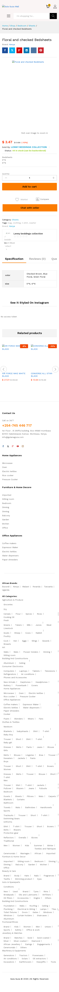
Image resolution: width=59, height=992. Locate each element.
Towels (7, 807)
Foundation (9, 906)
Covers (34, 685)
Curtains (21, 799)
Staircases (42, 915)
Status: (8, 150)
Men (6, 780)
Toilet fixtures (10, 912)
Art (3, 647)
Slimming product (23, 879)
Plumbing (8, 909)
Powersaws (37, 955)
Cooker (7, 714)
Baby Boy (8, 734)
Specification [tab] (14, 258)
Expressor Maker (10, 547)
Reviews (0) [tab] (37, 258)
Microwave (7, 463)
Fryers (6, 719)
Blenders (18, 719)
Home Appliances (12, 688)
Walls (6, 652)
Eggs (24, 641)
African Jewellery (12, 944)
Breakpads (9, 894)
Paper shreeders (10, 559)
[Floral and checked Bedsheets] (5, 50)
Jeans (39, 747)
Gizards (45, 641)
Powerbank (21, 685)
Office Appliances (12, 699)
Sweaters (8, 758)
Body (16, 875)
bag (10, 223)
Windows (47, 912)
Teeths (7, 879)
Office (5, 528)
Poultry (7, 636)
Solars (25, 958)
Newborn (8, 726)
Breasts (7, 644)
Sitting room (8, 499)
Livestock (8, 628)
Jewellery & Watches (12, 933)
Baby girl (8, 742)
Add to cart (29, 186)
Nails (36, 875)
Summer (38, 845)
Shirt (35, 731)
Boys (6, 761)
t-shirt (25, 223)
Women (7, 769)
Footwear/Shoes (10, 922)
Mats (16, 652)
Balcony (6, 515)
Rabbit (39, 633)
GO (53, 16)
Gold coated (43, 938)
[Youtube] (17, 446)
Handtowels (46, 807)
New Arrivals (9, 682)
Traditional (9, 841)
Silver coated (20, 941)
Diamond (36, 941)
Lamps (43, 909)
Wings (34, 641)
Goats (6, 633)
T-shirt (46, 731)
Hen (15, 641)
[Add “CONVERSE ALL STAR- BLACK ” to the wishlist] (50, 368)
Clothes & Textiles (10, 722)
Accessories (23, 898)
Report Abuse (9, 243)
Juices (39, 625)
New (6, 891)
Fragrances (49, 875)
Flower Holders (30, 652)
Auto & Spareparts (11, 882)
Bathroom (8, 803)
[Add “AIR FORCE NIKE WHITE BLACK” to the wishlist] (21, 368)
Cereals (7, 614)
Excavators (9, 962)
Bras (41, 755)
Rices (39, 614)
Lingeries (29, 755)
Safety (18, 930)
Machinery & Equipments (14, 950)
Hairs (26, 875)
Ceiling (22, 663)
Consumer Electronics (12, 666)
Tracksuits (8, 815)
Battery (7, 685)
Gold (29, 938)
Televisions (50, 671)
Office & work (33, 930)
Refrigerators (10, 674)
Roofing (33, 906)
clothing (17, 223)
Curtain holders (24, 915)
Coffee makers (9, 543)
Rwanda (36, 586)
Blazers (19, 788)
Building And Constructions (15, 658)
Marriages (25, 853)
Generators (9, 955)
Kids (27, 845)
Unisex (48, 927)
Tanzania (48, 586)
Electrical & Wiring (26, 909)
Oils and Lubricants (28, 894)
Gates (35, 912)
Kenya (12, 44)
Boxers (50, 766)
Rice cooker (7, 475)
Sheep (17, 633)
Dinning (5, 507)
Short (18, 739)
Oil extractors (39, 958)
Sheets (15, 220)
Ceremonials (9, 853)
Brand (6, 875)
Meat (49, 625)
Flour (18, 614)
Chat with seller (30, 207)
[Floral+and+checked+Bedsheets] (12, 50)
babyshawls (22, 731)
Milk (29, 625)
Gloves (34, 837)
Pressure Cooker (10, 479)
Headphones (42, 682)
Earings (28, 944)
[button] (42, 199)
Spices (29, 614)
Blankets (8, 731)
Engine (37, 898)
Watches (18, 938)
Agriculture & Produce (12, 600)
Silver (6, 941)
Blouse (50, 747)
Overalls (22, 837)
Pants (29, 747)
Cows (28, 633)
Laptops (23, 671)
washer (32, 223)
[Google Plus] (12, 446)
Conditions (9, 887)
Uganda (5, 590)
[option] (15, 364)
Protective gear (11, 833)
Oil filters (8, 898)
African (38, 853)
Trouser (7, 739)
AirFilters (46, 894)
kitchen (5, 524)
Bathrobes (30, 807)
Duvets (7, 796)
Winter (50, 845)
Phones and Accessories (15, 677)
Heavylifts (41, 962)
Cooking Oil (9, 617)
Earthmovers (25, 962)
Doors (25, 912)
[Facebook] (3, 446)
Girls (6, 750)
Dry (5, 609)
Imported (6, 495)
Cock (6, 641)
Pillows (30, 796)
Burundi (5, 586)
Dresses (7, 747)
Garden (5, 519)
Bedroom (6, 503)
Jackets (21, 758)
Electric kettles (9, 471)
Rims (46, 891)
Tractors (23, 955)
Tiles (54, 909)
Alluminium (9, 663)
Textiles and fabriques (45, 848)
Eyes (39, 879)
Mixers (31, 719)
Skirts (18, 747)
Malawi (25, 586)
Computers (9, 671)
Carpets (52, 796)
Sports (7, 811)
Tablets (36, 671)
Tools (53, 962)
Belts (6, 830)
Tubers (18, 625)
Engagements (43, 944)
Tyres (36, 891)
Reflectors (9, 837)
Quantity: (6, 174)
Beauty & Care (9, 871)
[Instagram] (22, 446)
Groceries (8, 604)
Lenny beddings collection (29, 147)
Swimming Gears (12, 818)
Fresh (6, 620)
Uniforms (8, 822)
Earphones (25, 682)
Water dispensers (10, 555)
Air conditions (27, 674)
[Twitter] (8, 446)
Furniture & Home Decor (13, 856)
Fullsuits (43, 788)
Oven (4, 467)
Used (15, 891)
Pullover (7, 788)
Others (48, 898)
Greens (7, 625)
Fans (41, 719)
